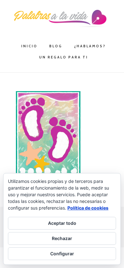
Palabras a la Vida (62, 18)
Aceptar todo (62, 223)
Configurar (62, 253)
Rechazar (62, 238)
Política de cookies (87, 208)
